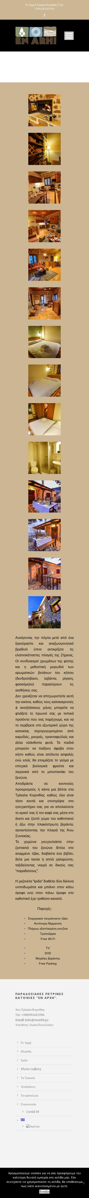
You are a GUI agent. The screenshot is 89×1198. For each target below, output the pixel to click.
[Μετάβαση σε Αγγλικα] (50, 1126)
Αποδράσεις (28, 1087)
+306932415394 (44, 8)
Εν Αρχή (26, 1043)
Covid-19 (32, 1112)
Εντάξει (44, 1191)
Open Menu (69, 36)
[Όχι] (83, 1183)
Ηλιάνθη (26, 1051)
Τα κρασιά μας (29, 1095)
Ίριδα (24, 1060)
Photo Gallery (31, 1069)
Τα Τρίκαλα (28, 1078)
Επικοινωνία (28, 1104)
